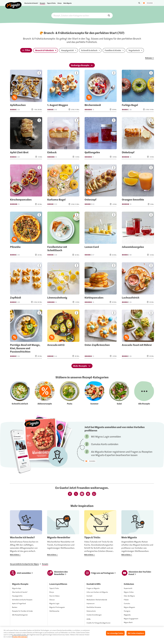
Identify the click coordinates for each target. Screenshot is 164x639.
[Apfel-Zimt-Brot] (26, 139)
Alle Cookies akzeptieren (136, 633)
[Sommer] (94, 393)
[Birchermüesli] (101, 91)
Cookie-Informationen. (20, 637)
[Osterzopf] (101, 186)
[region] (82, 633)
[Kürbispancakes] (101, 284)
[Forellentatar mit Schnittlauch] (63, 235)
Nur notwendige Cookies (115, 633)
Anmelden (150, 3)
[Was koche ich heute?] (26, 533)
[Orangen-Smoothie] (138, 186)
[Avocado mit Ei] (63, 335)
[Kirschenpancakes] (26, 186)
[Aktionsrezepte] (45, 393)
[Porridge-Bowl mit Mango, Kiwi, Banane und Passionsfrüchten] (26, 335)
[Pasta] (69, 393)
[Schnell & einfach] (20, 393)
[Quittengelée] (101, 139)
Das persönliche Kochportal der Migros (24, 564)
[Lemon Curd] (101, 235)
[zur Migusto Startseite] (13, 3)
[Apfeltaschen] (26, 91)
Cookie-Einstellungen (94, 615)
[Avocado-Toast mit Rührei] (138, 335)
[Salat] (119, 393)
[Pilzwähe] (26, 235)
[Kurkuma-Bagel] (63, 186)
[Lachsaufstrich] (138, 284)
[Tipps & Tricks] (100, 533)
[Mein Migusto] (137, 533)
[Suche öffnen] (139, 3)
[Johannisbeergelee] (138, 235)
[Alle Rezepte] (144, 393)
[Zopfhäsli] (26, 284)
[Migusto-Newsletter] (63, 533)
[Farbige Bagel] (138, 91)
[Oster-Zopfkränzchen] (101, 335)
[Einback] (63, 139)
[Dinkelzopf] (138, 139)
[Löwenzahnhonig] (63, 284)
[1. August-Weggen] (63, 91)
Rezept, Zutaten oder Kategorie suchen (82, 15)
